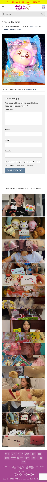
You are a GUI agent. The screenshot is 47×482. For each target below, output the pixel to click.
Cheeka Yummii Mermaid (12, 29)
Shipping (20, 466)
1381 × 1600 (34, 26)
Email (7, 140)
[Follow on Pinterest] (29, 474)
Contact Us (30, 468)
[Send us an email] (25, 474)
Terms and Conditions (35, 466)
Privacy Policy (18, 468)
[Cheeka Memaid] (23, 59)
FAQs (13, 466)
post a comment (31, 89)
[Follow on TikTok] (21, 474)
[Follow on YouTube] (32, 474)
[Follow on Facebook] (14, 474)
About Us (6, 466)
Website (8, 151)
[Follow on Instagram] (18, 474)
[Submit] (42, 14)
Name (7, 129)
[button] (3, 7)
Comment (9, 109)
